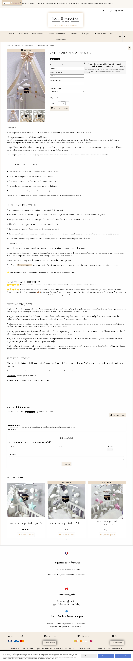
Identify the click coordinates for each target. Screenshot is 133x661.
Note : (110, 446)
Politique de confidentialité (64, 648)
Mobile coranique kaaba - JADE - (25, 523)
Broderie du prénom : (57, 73)
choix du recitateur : (57, 65)
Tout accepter (123, 655)
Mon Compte (97, 648)
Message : (13, 454)
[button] (42, 115)
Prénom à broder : (55, 80)
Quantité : (53, 103)
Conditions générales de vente (39, 648)
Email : (12, 446)
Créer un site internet (113, 648)
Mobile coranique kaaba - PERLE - (66, 523)
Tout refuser (106, 655)
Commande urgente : (56, 88)
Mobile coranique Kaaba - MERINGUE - (107, 523)
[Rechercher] (125, 36)
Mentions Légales (18, 648)
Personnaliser (89, 655)
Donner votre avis (118, 415)
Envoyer (67, 464)
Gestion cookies (83, 648)
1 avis (62, 59)
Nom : (61, 446)
